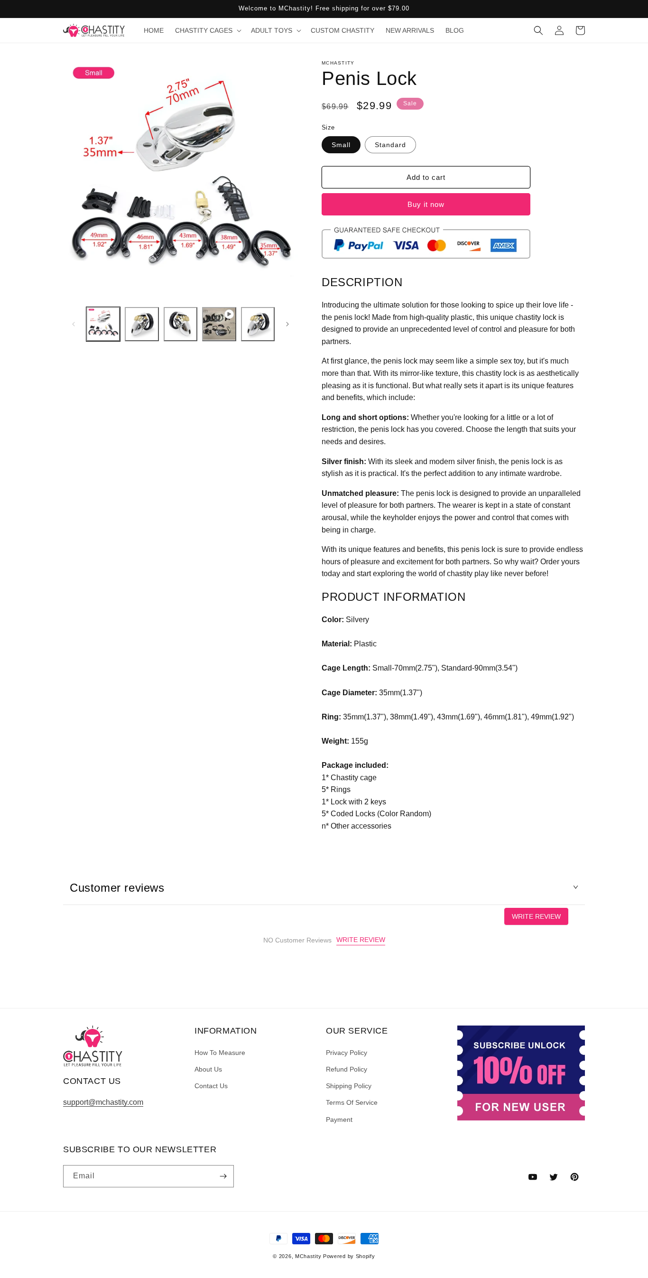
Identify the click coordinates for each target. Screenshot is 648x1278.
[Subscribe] (223, 1176)
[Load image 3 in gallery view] (180, 324)
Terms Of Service (352, 1102)
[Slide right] (287, 324)
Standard (390, 145)
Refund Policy (346, 1069)
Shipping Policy (348, 1086)
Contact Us (211, 1086)
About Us (208, 1069)
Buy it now (425, 204)
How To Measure (219, 1052)
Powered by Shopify (349, 1256)
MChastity (308, 1256)
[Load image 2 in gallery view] (141, 324)
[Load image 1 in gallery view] (103, 324)
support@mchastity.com (103, 1102)
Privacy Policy (346, 1052)
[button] (207, 30)
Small (341, 145)
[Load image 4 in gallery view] (258, 324)
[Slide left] (73, 324)
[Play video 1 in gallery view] (219, 324)
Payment (339, 1119)
